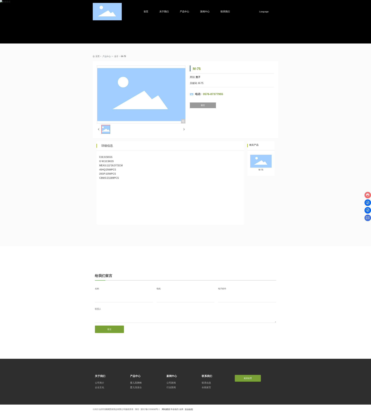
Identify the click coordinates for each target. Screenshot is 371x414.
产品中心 (107, 56)
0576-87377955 (213, 94)
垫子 (116, 56)
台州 (181, 409)
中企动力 (175, 409)
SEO (137, 409)
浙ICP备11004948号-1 (150, 409)
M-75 (261, 170)
